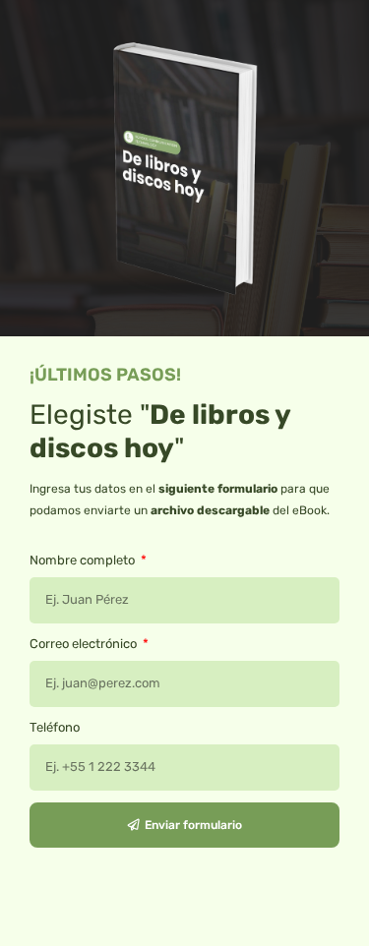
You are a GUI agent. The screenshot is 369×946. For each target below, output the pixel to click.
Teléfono (55, 727)
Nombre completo (84, 560)
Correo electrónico (85, 643)
